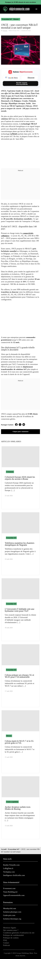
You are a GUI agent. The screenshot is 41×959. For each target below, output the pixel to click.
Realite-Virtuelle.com (11, 865)
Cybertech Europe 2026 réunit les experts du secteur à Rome (20, 478)
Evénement (9, 472)
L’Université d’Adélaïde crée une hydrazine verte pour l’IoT (19, 610)
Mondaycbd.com (9, 908)
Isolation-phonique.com (12, 912)
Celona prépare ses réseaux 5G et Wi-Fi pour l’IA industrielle (19, 676)
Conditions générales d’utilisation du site (18, 933)
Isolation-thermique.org (12, 919)
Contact (6, 943)
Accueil (3, 849)
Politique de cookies (11, 938)
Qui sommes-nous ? (10, 930)
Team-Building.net (10, 892)
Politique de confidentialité (13, 935)
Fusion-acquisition (12, 802)
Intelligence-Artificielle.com (14, 875)
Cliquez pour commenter (20, 431)
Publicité (6, 945)
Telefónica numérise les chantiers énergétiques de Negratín (19, 544)
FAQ (5, 940)
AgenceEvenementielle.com (13, 895)
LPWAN (13, 134)
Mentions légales (9, 928)
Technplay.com (9, 872)
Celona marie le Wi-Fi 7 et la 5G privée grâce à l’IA (19, 742)
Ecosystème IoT (7, 19)
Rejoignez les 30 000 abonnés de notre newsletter (20, 2)
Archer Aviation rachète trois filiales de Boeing (17, 808)
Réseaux (16, 19)
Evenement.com (9, 888)
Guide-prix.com (9, 915)
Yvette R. (5, 30)
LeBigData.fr (8, 868)
